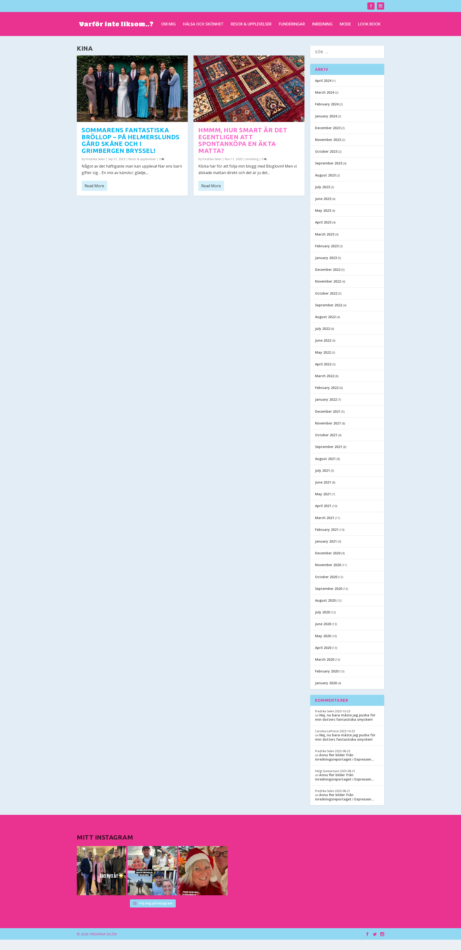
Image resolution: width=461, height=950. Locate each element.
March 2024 (324, 92)
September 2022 (328, 305)
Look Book (369, 24)
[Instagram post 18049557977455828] (203, 870)
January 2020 (326, 683)
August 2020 (325, 600)
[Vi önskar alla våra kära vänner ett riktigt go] (101, 870)
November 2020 (328, 565)
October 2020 (326, 577)
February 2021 (327, 529)
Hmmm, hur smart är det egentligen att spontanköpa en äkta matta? (242, 140)
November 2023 (328, 139)
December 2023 (327, 128)
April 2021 (323, 505)
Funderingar (292, 24)
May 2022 (323, 352)
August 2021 (325, 458)
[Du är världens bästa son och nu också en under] (152, 870)
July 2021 (322, 470)
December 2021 (327, 411)
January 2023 (326, 257)
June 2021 (323, 482)
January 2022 (326, 399)
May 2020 (323, 636)
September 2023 (328, 163)
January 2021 (326, 541)
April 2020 (323, 647)
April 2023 (323, 222)
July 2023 (322, 187)
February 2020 (327, 671)
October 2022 (326, 293)
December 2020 (327, 553)
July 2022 (322, 328)
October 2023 (326, 151)
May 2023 (323, 210)
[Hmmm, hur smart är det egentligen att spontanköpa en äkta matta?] (249, 88)
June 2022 (323, 340)
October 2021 (326, 435)
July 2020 (322, 612)
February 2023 (327, 246)
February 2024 (327, 104)
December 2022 (327, 269)
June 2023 (323, 198)
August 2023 (325, 175)
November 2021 (328, 423)
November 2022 (328, 281)
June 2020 (323, 624)
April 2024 (323, 80)
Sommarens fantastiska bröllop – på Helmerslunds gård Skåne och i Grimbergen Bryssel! (131, 140)
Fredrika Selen (95, 159)
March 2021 (324, 517)
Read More (94, 185)
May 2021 (323, 494)
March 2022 (324, 376)
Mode (345, 24)
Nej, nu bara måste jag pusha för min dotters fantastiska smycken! (345, 717)
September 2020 (328, 588)
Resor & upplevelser (251, 24)
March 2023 (324, 234)
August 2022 (325, 317)
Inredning (322, 24)
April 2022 (323, 364)
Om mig (168, 24)
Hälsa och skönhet (203, 24)
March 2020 (324, 659)
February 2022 (327, 387)
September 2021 (328, 446)
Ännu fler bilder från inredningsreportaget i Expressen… (344, 757)
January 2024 (326, 116)
